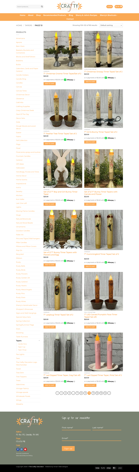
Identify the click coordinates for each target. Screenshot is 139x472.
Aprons (19, 42)
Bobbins (19, 61)
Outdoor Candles (23, 231)
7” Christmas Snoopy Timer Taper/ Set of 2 (103, 72)
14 (105, 393)
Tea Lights (20, 354)
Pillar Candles (21, 242)
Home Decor (21, 176)
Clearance (20, 99)
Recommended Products (54, 15)
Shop (38, 15)
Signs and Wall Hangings (26, 313)
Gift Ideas (20, 164)
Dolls (18, 122)
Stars (18, 329)
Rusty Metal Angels (24, 290)
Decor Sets (20, 118)
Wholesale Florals (23, 396)
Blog (71, 15)
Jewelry (19, 191)
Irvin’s (18, 187)
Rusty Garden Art (23, 278)
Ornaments (20, 227)
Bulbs (18, 64)
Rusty (18, 262)
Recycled (20, 254)
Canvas (19, 87)
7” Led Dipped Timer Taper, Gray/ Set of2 (62, 375)
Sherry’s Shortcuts (108, 15)
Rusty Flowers (21, 274)
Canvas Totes (21, 91)
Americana (20, 38)
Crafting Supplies (23, 106)
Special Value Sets (23, 317)
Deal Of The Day (22, 114)
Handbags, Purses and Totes (27, 172)
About (30, 15)
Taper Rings (22, 350)
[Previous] (57, 393)
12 (97, 393)
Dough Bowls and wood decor (26, 127)
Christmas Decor (23, 95)
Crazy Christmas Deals (25, 110)
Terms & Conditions (22, 453)
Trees (18, 380)
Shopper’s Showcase (24, 309)
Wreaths (19, 404)
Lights (18, 207)
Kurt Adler (20, 199)
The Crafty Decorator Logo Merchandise (26, 363)
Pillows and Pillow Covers (26, 246)
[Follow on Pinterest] (25, 449)
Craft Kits (19, 102)
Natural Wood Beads (24, 223)
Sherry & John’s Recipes (86, 15)
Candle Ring (21, 79)
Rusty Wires (21, 301)
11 (93, 393)
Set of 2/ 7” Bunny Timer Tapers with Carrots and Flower (100, 193)
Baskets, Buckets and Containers (25, 51)
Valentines (20, 384)
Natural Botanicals (23, 219)
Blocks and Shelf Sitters (25, 57)
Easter (18, 133)
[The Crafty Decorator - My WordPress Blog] (70, 7)
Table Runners (22, 337)
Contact (70, 19)
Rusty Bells (20, 266)
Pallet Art (20, 235)
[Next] (109, 393)
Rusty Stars (20, 297)
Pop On (19, 250)
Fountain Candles (23, 156)
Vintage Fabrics (22, 388)
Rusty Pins (20, 293)
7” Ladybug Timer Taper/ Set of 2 (58, 315)
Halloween (20, 168)
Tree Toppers (21, 377)
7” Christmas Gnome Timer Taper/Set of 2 (62, 74)
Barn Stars (20, 46)
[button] (109, 6)
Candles (19, 83)
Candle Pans (22, 344)
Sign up (68, 448)
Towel (18, 369)
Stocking (19, 333)
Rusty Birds (20, 270)
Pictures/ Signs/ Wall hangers (28, 239)
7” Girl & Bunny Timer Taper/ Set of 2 (100, 132)
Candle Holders (22, 75)
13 (101, 393)
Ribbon (19, 258)
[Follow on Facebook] (18, 449)
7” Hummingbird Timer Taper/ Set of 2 (101, 254)
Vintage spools (22, 392)
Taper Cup (21, 347)
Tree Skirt (20, 373)
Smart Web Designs (61, 467)
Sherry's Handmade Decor (26, 305)
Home (22, 15)
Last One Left (21, 203)
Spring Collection (23, 321)
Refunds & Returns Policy (24, 455)
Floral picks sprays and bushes (28, 152)
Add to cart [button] (49, 83)
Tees (18, 358)
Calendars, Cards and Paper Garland (27, 70)
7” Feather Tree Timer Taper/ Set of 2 (60, 134)
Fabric (18, 137)
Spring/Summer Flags (25, 325)
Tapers (28, 25)
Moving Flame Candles (25, 211)
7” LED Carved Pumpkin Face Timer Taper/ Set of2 (100, 315)
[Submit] (42, 6)
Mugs (18, 215)
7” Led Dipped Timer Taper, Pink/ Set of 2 (103, 375)
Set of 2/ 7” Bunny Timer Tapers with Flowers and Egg (60, 253)
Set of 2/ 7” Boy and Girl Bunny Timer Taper (60, 193)
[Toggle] (39, 340)
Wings (18, 400)
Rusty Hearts (21, 286)
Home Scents (21, 180)
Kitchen (19, 195)
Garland (19, 160)
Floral (18, 148)
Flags (18, 144)
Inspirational (21, 184)
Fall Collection (21, 140)
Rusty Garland (21, 282)
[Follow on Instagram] (21, 449)
